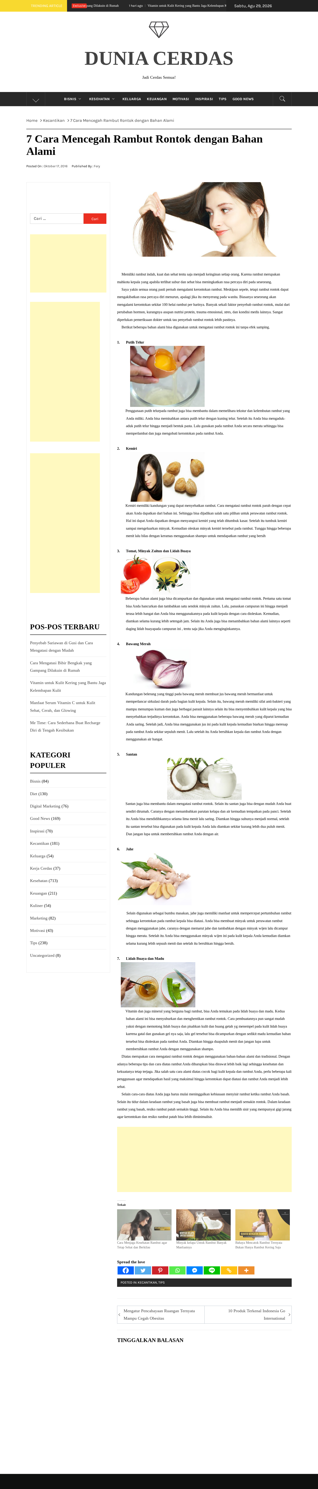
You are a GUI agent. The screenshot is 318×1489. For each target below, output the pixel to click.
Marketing (38, 918)
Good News (243, 99)
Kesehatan (99, 99)
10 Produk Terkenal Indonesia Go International (256, 1314)
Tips (223, 99)
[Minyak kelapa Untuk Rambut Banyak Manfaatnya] (203, 1224)
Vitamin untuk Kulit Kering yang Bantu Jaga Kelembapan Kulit (137, 6)
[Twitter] (143, 1270)
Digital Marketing (45, 806)
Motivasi (181, 99)
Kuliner (36, 905)
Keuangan (157, 99)
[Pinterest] (160, 1270)
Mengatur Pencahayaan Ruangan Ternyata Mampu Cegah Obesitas (159, 1314)
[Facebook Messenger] (194, 1270)
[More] (246, 1270)
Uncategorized (42, 955)
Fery (97, 166)
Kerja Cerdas (41, 868)
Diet (33, 793)
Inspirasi (204, 99)
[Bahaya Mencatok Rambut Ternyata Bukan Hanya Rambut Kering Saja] (262, 1224)
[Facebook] (126, 1270)
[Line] (212, 1270)
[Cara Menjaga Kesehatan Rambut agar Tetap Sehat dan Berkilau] (144, 1224)
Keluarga (131, 99)
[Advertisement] (204, 1159)
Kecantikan (147, 1283)
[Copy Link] (229, 1270)
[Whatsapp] (177, 1270)
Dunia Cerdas (159, 58)
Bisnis (70, 99)
